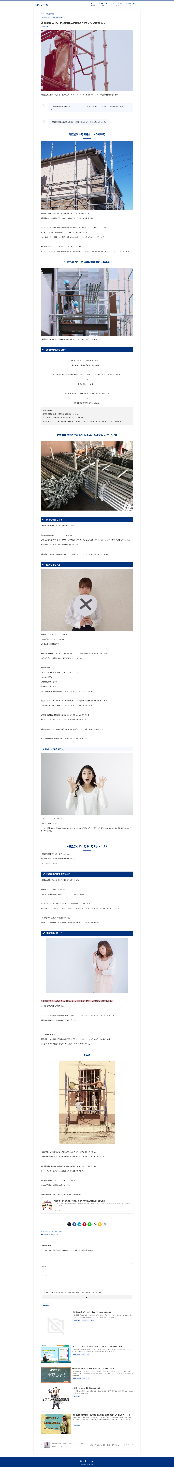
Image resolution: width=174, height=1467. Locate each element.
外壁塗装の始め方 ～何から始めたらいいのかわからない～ (93, 1312)
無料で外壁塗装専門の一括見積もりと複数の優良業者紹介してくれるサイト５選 (101, 1415)
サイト (44, 1284)
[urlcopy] (105, 1224)
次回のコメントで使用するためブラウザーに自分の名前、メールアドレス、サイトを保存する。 (74, 1292)
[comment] (100, 1224)
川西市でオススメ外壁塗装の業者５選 (86, 1388)
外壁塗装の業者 (57, 1232)
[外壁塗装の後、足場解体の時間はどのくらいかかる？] (79, 1224)
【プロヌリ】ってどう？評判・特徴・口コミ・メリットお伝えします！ (98, 1346)
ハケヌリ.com (41, 4)
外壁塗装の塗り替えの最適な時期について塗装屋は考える (93, 1368)
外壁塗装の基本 (47, 1232)
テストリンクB (117, 4)
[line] (90, 1224)
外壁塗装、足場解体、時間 (50, 1234)
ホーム (93, 4)
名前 (44, 1266)
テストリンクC (130, 4)
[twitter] (69, 1224)
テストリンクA (103, 4)
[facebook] (74, 1224)
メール (45, 1275)
